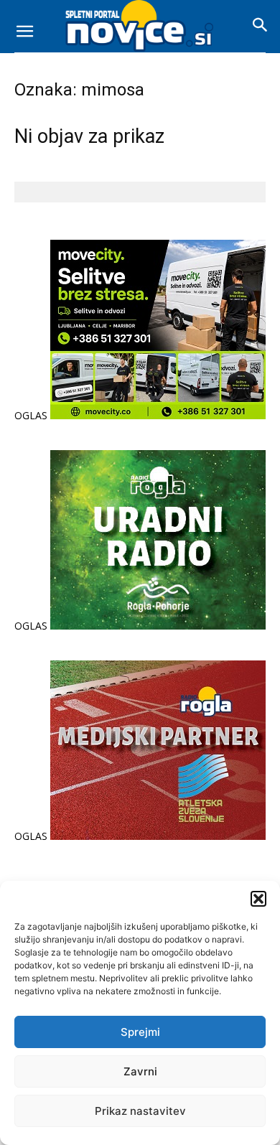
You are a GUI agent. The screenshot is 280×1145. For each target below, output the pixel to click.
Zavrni (140, 1071)
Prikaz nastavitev (140, 1111)
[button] (258, 899)
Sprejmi (140, 1032)
